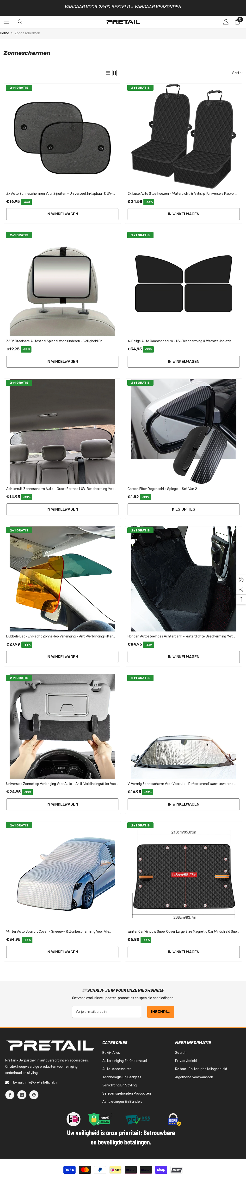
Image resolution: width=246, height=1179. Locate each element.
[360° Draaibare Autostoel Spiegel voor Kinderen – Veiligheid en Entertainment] (62, 281)
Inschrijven (162, 1009)
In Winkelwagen (62, 211)
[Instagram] (21, 1092)
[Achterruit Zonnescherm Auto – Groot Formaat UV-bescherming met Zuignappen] (62, 428)
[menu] (6, 19)
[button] (108, 70)
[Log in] (225, 19)
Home (4, 31)
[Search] (20, 19)
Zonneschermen (27, 31)
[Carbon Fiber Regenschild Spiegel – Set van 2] (183, 428)
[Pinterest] (33, 1092)
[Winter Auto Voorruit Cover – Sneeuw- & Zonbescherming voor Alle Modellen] (62, 871)
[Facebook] (9, 1092)
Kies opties (183, 507)
